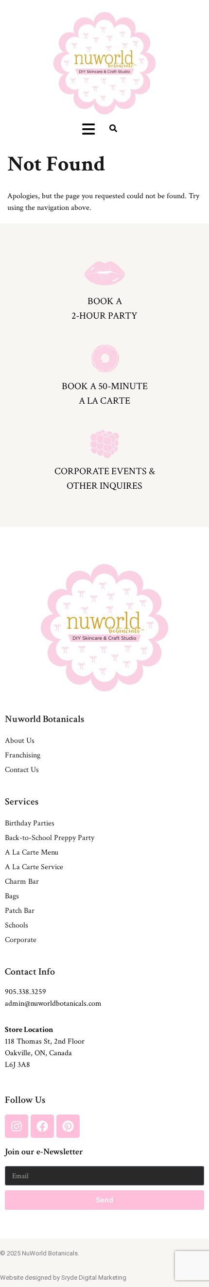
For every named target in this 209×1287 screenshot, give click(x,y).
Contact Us (22, 770)
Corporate (20, 940)
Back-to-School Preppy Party (49, 838)
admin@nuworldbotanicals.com (53, 1003)
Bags (12, 896)
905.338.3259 (25, 992)
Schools (16, 925)
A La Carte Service (34, 867)
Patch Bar (20, 911)
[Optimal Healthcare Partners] (104, 63)
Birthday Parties (29, 823)
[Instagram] (16, 1126)
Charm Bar (22, 881)
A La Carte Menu (31, 852)
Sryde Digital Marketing (93, 1277)
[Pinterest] (68, 1126)
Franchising (22, 755)
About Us (20, 741)
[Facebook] (42, 1126)
